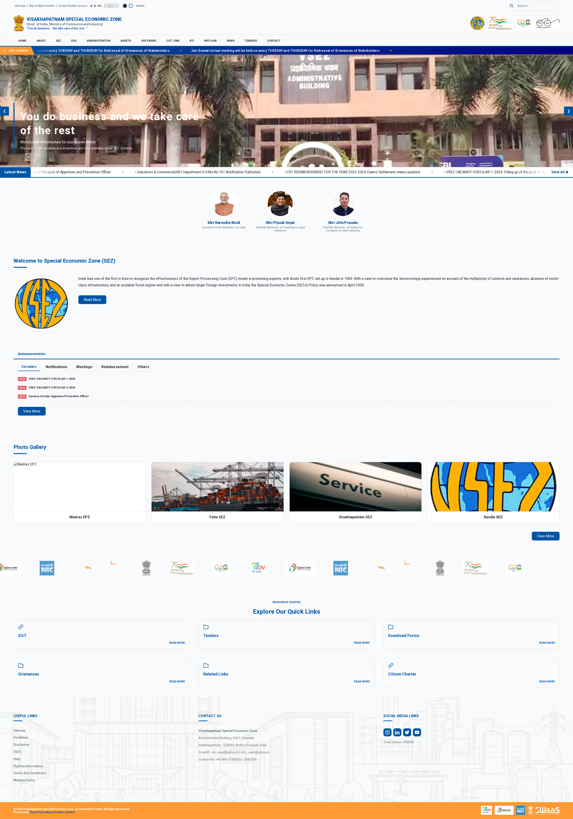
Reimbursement (114, 367)
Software (148, 40)
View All (557, 172)
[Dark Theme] (125, 6)
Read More (92, 300)
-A (90, 5)
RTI (192, 40)
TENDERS (251, 40)
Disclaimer (21, 744)
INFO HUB (210, 40)
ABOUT (41, 40)
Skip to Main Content (42, 5)
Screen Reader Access (72, 5)
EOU (74, 40)
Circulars (29, 366)
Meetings (84, 367)
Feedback (20, 737)
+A (99, 5)
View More (31, 411)
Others (143, 367)
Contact (273, 40)
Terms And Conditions (29, 773)
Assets (125, 40)
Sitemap (20, 5)
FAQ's (17, 752)
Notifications (56, 367)
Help (16, 759)
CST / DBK (173, 40)
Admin (140, 5)
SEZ (58, 40)
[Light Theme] (131, 6)
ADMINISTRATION (99, 40)
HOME (22, 40)
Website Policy (24, 780)
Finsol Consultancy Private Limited (52, 812)
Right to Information (28, 766)
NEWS (231, 40)
